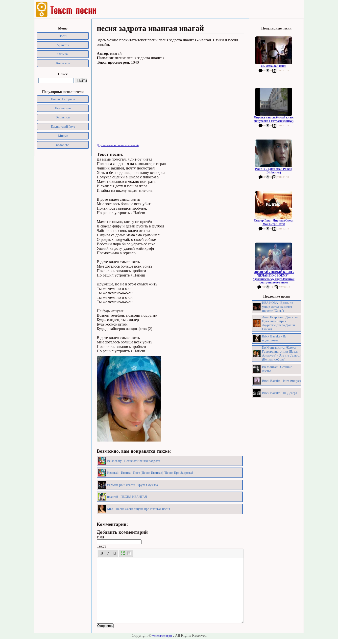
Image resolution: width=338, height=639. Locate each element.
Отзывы (62, 54)
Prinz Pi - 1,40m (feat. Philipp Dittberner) (273, 170)
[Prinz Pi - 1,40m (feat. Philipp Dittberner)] (274, 153)
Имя (100, 537)
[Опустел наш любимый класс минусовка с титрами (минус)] (274, 102)
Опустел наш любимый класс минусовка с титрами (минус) (273, 119)
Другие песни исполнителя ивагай (118, 145)
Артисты (63, 45)
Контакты (63, 63)
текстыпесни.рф (162, 636)
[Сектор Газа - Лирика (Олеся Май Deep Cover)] (274, 205)
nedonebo (63, 145)
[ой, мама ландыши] (274, 50)
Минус (63, 136)
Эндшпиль (63, 117)
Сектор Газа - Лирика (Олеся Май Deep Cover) (273, 222)
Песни (63, 36)
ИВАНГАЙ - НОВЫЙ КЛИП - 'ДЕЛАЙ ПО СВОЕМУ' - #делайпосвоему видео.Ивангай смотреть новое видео (273, 277)
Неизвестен (63, 108)
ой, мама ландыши (273, 66)
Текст (101, 546)
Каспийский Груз (63, 126)
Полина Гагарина (63, 99)
